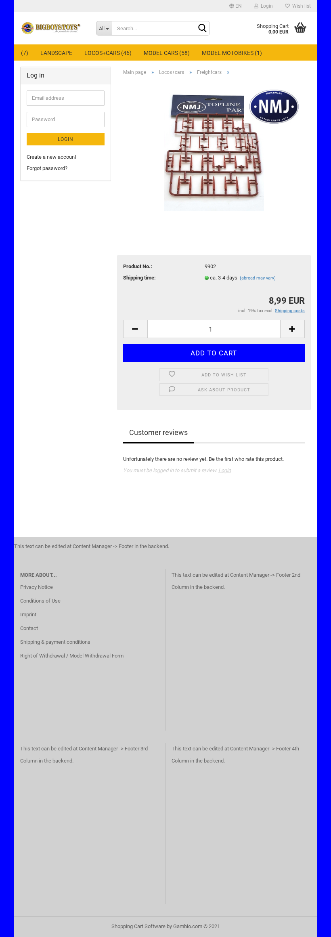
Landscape (56, 53)
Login (265, 6)
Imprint (28, 614)
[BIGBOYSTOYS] (52, 28)
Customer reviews (158, 432)
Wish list (300, 6)
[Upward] (309, 925)
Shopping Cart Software (138, 926)
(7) (24, 53)
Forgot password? (47, 168)
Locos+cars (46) (108, 53)
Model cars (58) (167, 53)
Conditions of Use (40, 601)
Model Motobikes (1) (232, 53)
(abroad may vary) (258, 278)
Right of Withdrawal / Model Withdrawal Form (72, 656)
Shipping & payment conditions (55, 642)
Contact (29, 628)
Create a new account (51, 157)
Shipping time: (139, 278)
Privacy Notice (36, 587)
